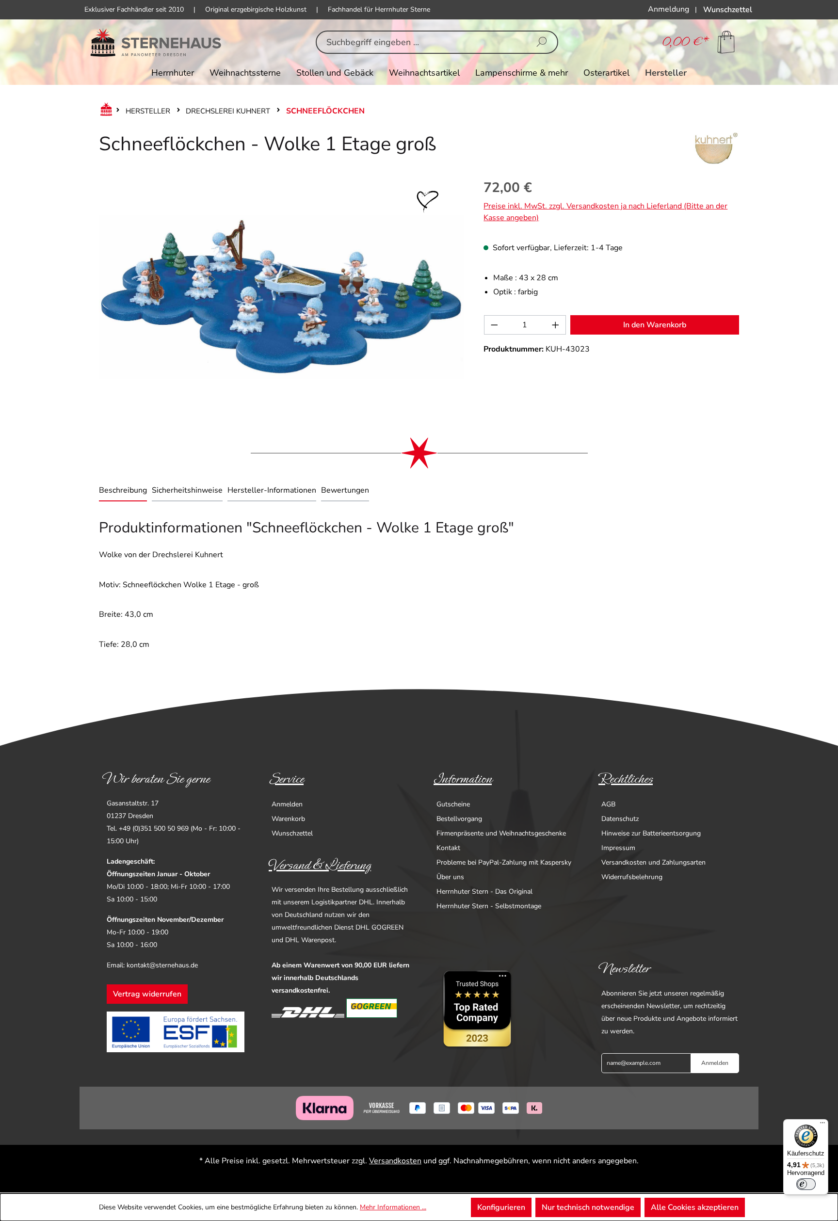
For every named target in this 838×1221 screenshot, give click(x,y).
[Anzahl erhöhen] (556, 325)
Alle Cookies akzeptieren (695, 1207)
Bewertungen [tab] (345, 490)
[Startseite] (104, 111)
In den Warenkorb (654, 325)
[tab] (123, 491)
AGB (608, 804)
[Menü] (822, 1125)
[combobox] (422, 42)
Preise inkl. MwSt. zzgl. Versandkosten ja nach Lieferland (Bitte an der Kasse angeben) (605, 212)
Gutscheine (453, 804)
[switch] (806, 1184)
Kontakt (448, 847)
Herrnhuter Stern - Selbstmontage (488, 906)
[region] (281, 296)
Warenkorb (288, 818)
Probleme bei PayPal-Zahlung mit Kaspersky (503, 862)
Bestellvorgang (459, 818)
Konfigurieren (501, 1207)
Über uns (450, 877)
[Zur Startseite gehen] (156, 42)
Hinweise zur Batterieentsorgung (651, 833)
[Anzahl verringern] (494, 325)
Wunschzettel (292, 833)
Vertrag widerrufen (147, 994)
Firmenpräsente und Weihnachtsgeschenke (501, 833)
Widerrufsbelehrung (631, 877)
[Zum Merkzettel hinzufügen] (428, 202)
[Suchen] (541, 42)
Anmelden (287, 804)
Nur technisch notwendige (588, 1207)
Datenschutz (620, 818)
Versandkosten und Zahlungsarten (653, 862)
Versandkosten (395, 1161)
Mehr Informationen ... (393, 1207)
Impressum (618, 847)
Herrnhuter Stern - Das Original (484, 891)
